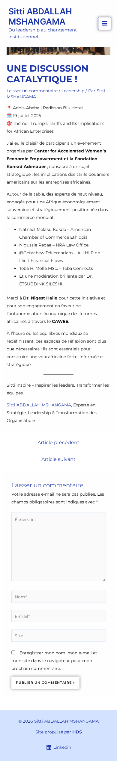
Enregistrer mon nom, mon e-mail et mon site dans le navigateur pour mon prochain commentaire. (54, 660)
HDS (77, 732)
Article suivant (58, 459)
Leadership (73, 90)
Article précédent (59, 442)
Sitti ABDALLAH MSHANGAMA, (39, 405)
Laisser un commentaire (32, 90)
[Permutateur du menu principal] (104, 23)
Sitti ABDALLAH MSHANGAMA (40, 16)
